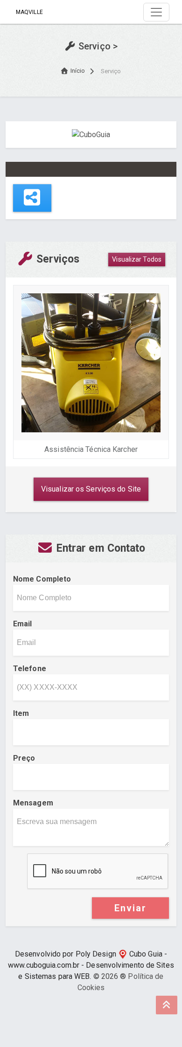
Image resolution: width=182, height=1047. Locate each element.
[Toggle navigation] (156, 12)
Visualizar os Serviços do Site (91, 489)
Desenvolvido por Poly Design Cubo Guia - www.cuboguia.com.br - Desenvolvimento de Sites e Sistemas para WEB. (91, 965)
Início (77, 70)
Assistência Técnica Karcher (91, 449)
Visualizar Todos (136, 259)
